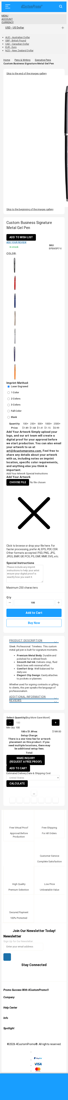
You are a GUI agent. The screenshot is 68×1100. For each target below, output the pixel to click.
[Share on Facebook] (12, 800)
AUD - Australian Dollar (17, 37)
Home (6, 60)
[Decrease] (9, 602)
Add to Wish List (21, 237)
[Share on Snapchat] (48, 800)
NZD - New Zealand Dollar (19, 50)
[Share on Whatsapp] (41, 800)
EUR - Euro (11, 47)
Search (60, 6)
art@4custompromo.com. (24, 451)
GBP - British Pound (15, 40)
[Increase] (58, 602)
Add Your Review (16, 242)
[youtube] (37, 973)
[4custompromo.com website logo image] (31, 6)
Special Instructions (37, 473)
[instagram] (44, 973)
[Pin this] (34, 800)
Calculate (17, 783)
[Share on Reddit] (55, 800)
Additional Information (27, 696)
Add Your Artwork (16, 473)
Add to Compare (34, 793)
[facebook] (16, 973)
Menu (5, 15)
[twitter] (23, 973)
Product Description (25, 640)
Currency (8, 22)
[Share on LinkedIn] (27, 800)
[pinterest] (30, 973)
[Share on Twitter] (19, 800)
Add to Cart (18, 768)
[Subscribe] (7, 957)
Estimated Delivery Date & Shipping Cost (28, 773)
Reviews (15, 700)
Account (7, 19)
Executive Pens (43, 60)
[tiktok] (52, 973)
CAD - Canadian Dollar (17, 44)
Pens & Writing (22, 60)
